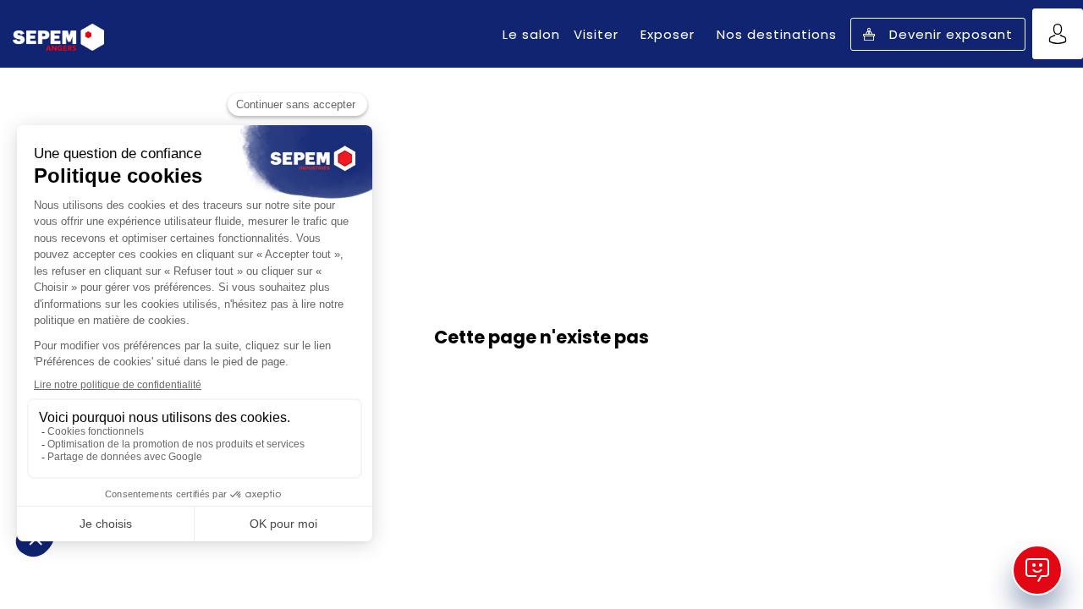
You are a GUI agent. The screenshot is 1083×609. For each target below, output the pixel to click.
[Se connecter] (1057, 33)
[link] (531, 33)
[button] (937, 34)
